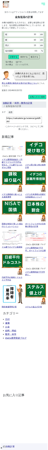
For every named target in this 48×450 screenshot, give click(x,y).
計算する (13, 57)
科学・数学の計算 (23, 103)
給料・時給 (10, 330)
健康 (7, 323)
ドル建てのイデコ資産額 (12, 247)
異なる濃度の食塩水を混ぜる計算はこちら (19, 83)
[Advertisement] (24, 366)
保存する (24, 57)
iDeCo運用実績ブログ (16, 338)
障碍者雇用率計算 (9, 307)
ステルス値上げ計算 (33, 307)
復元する (34, 57)
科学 (10, 112)
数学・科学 (10, 334)
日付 (7, 319)
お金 (7, 327)
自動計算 (7, 103)
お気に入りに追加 (37, 97)
